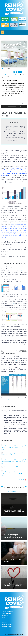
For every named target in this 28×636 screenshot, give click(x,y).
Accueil (4, 75)
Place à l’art (4, 619)
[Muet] (20, 107)
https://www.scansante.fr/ (10, 467)
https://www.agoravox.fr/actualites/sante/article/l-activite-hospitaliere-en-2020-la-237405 (13, 473)
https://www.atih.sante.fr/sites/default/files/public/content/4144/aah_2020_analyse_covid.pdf (13, 447)
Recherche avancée (6, 624)
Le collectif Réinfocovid (7, 611)
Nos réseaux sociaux (6, 626)
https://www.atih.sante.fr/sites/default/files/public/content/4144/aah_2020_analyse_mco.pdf (13, 461)
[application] (14, 106)
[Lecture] (3, 107)
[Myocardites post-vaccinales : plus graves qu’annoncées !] (14, 577)
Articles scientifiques (13, 75)
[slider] (24, 106)
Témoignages (5, 615)
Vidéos (3, 617)
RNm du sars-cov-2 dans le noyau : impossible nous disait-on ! (14, 511)
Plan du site (4, 622)
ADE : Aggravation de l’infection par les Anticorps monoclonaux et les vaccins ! (13, 535)
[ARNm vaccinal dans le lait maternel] (14, 553)
